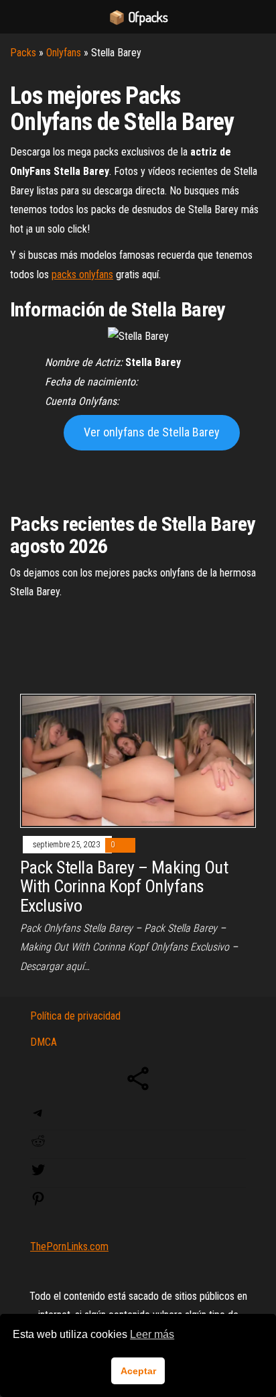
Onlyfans (63, 52)
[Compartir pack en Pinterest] (38, 1203)
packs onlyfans (82, 274)
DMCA (43, 1042)
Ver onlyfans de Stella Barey (152, 432)
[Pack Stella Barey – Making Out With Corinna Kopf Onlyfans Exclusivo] (138, 759)
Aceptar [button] (138, 1370)
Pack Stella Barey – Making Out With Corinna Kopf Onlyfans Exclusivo (124, 886)
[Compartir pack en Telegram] (38, 1117)
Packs (23, 52)
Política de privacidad (75, 1016)
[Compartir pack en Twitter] (38, 1174)
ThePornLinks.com (69, 1246)
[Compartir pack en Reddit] (38, 1145)
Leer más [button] (152, 1334)
